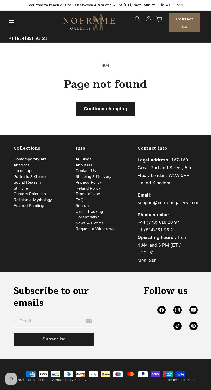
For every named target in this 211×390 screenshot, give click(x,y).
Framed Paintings (30, 206)
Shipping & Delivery (94, 177)
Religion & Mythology (33, 200)
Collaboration (88, 217)
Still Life (21, 188)
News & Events (90, 223)
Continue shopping (105, 108)
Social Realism (27, 182)
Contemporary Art (30, 160)
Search (82, 206)
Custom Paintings (30, 194)
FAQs (81, 200)
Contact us (185, 23)
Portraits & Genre (30, 177)
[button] (11, 23)
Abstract (21, 165)
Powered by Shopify (70, 379)
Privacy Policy (89, 182)
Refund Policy (88, 188)
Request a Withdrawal (96, 229)
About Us (84, 165)
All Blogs (84, 160)
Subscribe (53, 339)
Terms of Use (88, 194)
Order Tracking (89, 211)
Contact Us (86, 171)
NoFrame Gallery (40, 379)
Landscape (24, 171)
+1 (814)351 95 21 (28, 38)
